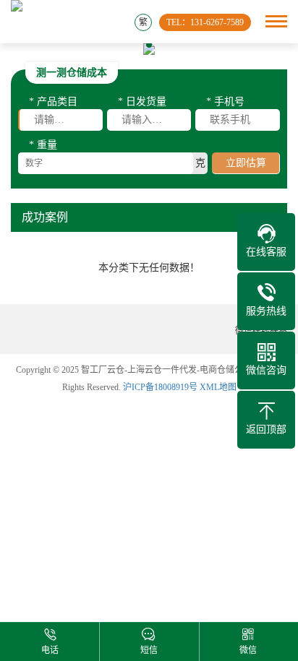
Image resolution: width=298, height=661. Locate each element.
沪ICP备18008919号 (160, 387)
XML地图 (218, 387)
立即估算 (246, 162)
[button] (136, 45)
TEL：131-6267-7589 (205, 22)
